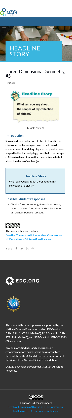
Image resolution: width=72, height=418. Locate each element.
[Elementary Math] (8, 12)
